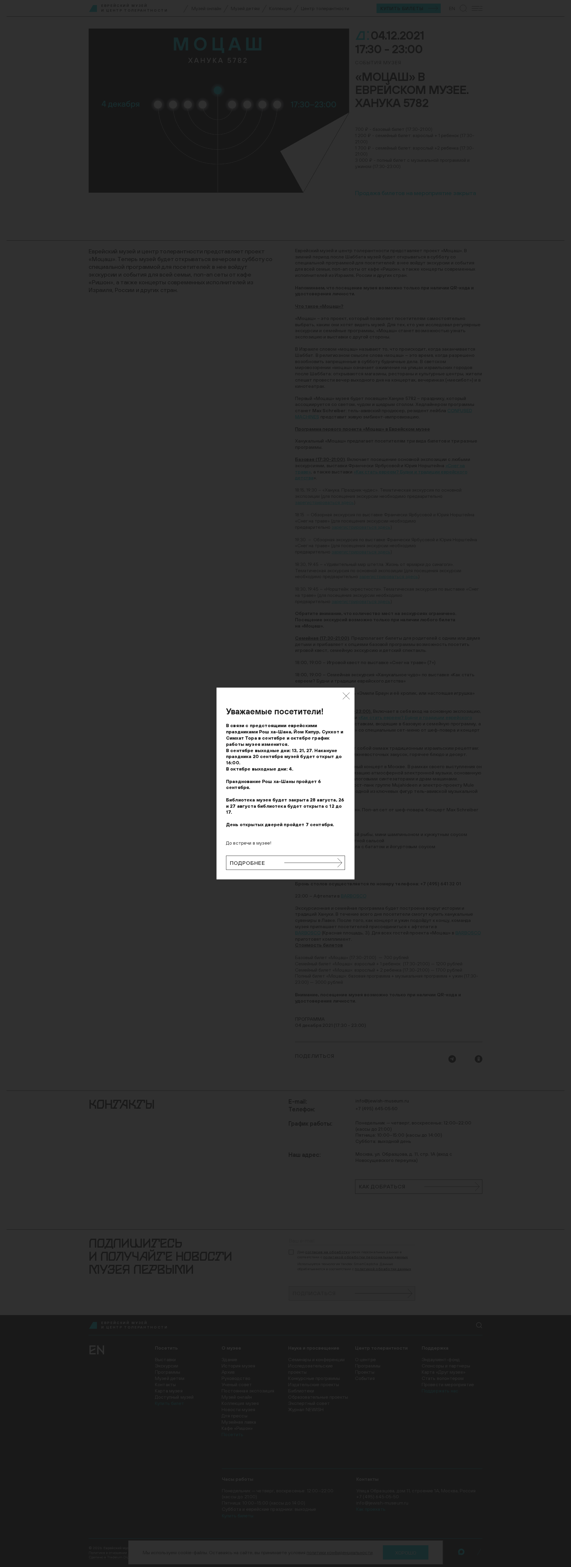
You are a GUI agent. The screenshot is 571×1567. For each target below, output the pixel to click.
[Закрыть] (346, 695)
